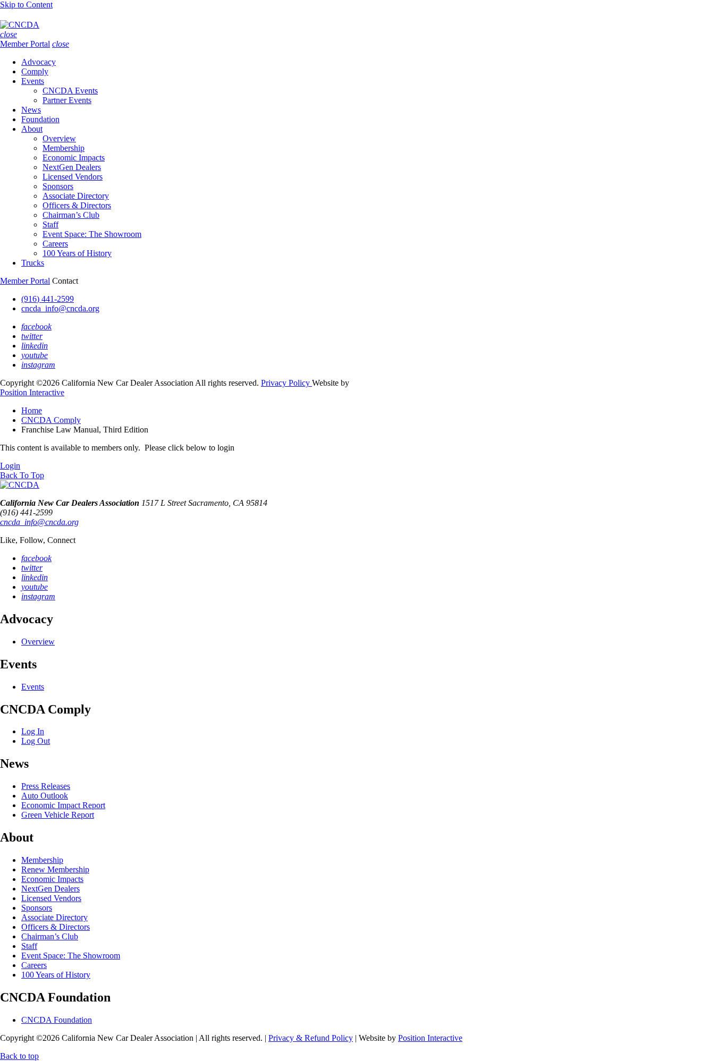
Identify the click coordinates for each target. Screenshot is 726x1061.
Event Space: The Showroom (92, 234)
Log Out (35, 740)
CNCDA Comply (51, 420)
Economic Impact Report (63, 805)
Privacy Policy (286, 382)
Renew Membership (55, 869)
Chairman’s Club (71, 214)
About (32, 128)
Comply (34, 71)
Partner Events (67, 100)
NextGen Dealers (72, 167)
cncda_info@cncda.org (60, 308)
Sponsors (58, 186)
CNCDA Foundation (56, 1019)
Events (32, 81)
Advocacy (38, 61)
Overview (59, 138)
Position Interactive (32, 392)
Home (31, 410)
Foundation (40, 119)
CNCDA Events (70, 90)
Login (10, 465)
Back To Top (22, 475)
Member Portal (25, 43)
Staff (50, 224)
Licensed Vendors (73, 176)
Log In (32, 731)
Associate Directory (76, 195)
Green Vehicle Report (57, 814)
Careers (55, 243)
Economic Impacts (74, 157)
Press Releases (45, 786)
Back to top (19, 1055)
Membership (64, 147)
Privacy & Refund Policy (310, 1037)
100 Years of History (77, 253)
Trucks (32, 262)
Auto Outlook (44, 795)
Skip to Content (26, 4)
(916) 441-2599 (47, 298)
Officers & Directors (77, 205)
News (31, 109)
